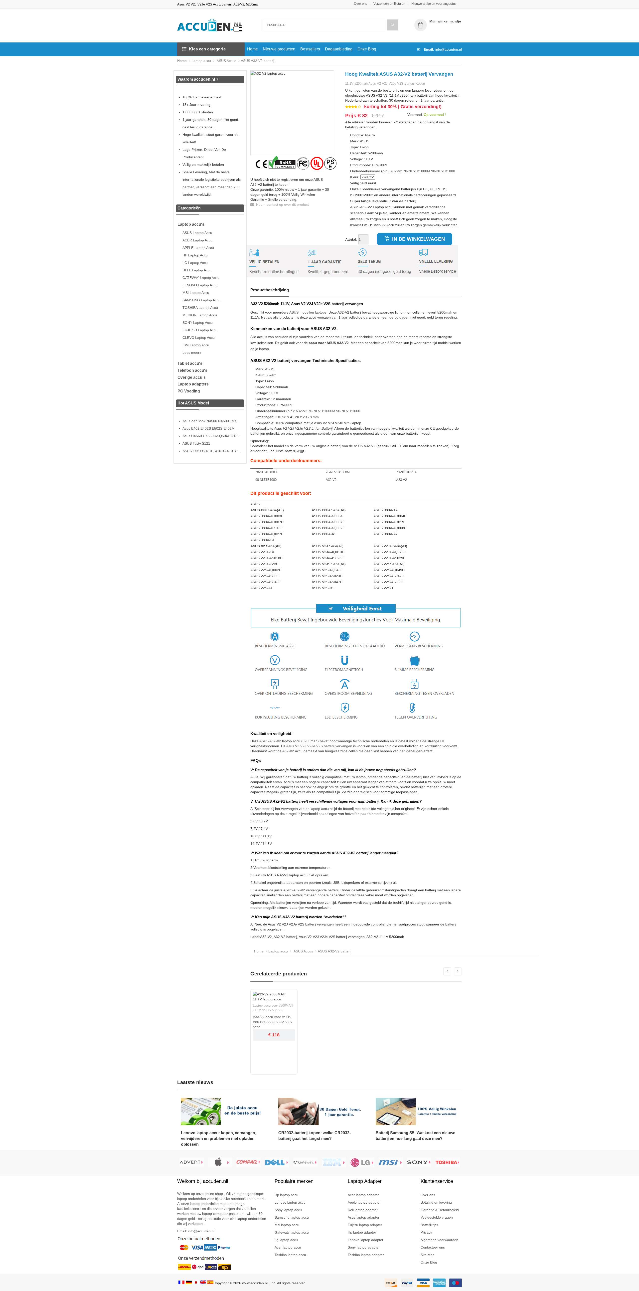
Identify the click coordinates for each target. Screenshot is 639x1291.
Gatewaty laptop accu (292, 1232)
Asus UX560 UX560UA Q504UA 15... (211, 436)
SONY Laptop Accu (197, 323)
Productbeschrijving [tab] (269, 290)
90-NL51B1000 (443, 171)
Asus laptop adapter (363, 1217)
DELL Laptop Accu (196, 270)
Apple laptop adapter (364, 1202)
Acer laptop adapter (363, 1195)
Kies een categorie (207, 49)
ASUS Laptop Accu (197, 233)
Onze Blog (366, 49)
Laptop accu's (190, 224)
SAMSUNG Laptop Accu (201, 300)
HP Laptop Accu (195, 255)
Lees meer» (191, 353)
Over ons (360, 3)
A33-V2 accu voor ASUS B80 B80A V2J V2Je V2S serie (272, 1022)
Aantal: (351, 239)
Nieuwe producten (279, 49)
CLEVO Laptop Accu (198, 338)
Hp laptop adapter (362, 1232)
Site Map (428, 1255)
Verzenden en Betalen (389, 3)
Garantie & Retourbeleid (440, 1210)
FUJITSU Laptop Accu (199, 330)
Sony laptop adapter (364, 1247)
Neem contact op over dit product (282, 204)
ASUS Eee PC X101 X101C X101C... (211, 451)
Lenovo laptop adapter (365, 1240)
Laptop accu (201, 61)
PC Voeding (188, 391)
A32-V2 (396, 171)
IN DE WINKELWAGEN (418, 239)
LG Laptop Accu (195, 263)
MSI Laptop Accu (195, 293)
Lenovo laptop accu (290, 1202)
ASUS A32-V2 (364, 446)
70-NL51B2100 (406, 472)
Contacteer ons (433, 1247)
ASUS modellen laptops (307, 312)
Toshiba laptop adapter (366, 1255)
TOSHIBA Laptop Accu (200, 308)
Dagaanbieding (338, 49)
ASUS (364, 141)
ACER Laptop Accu (197, 240)
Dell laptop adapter (363, 1210)
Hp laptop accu (286, 1195)
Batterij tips (429, 1225)
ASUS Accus (226, 61)
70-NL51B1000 (266, 472)
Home (252, 49)
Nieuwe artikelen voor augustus (434, 3)
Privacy (426, 1232)
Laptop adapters (193, 384)
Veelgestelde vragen (437, 1217)
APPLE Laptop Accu (198, 248)
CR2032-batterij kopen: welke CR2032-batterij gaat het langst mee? (314, 1136)
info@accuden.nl (448, 49)
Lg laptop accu (286, 1240)
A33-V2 (401, 480)
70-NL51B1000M (416, 171)
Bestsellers (310, 49)
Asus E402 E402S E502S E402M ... (210, 428)
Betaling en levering (436, 1202)
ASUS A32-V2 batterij (257, 61)
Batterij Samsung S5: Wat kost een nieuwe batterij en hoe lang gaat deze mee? (415, 1136)
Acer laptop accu (288, 1247)
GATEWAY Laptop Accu (200, 278)
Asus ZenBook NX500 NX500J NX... (210, 421)
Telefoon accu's (192, 370)
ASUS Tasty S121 (196, 443)
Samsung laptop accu (292, 1217)
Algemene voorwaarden (439, 1240)
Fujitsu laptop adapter (365, 1225)
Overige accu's (191, 377)
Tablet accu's (189, 363)
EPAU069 (379, 165)
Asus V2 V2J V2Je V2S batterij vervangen (319, 746)
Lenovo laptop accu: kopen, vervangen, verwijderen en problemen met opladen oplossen (218, 1138)
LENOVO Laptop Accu (199, 285)
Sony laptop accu (288, 1210)
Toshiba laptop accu (290, 1255)
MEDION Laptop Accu (199, 315)
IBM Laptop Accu (195, 345)
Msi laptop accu (287, 1225)
